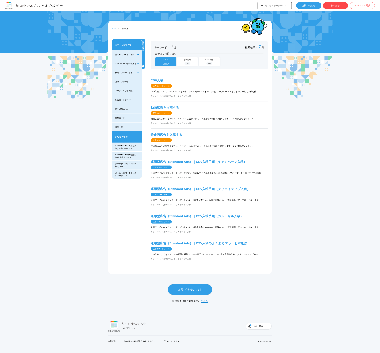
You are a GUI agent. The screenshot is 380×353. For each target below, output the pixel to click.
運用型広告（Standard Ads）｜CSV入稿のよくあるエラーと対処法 (199, 243)
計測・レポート (122, 82)
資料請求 (335, 5)
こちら (204, 301)
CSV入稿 (157, 80)
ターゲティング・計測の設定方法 (125, 165)
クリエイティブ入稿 (182, 96)
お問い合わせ (308, 5)
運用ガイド (120, 118)
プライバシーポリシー (172, 341)
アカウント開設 (362, 5)
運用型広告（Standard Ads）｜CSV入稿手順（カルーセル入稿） (197, 216)
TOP (113, 29)
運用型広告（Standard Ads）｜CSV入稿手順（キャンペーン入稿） (199, 161)
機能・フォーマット (124, 72)
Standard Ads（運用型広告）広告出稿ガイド (125, 147)
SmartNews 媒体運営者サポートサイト (139, 341)
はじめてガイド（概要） (125, 54)
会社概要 (111, 341)
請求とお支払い (122, 109)
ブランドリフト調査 (124, 91)
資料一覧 (119, 127)
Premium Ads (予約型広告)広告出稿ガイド (125, 156)
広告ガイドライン (123, 100)
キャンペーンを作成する (125, 63)
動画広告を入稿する (165, 107)
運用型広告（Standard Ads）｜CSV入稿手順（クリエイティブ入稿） (200, 189)
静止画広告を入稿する (166, 134)
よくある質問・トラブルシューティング (125, 174)
